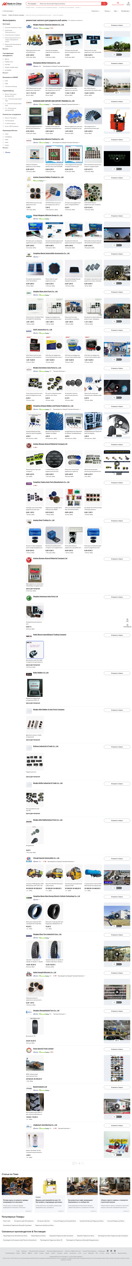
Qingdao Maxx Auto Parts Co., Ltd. (45, 291)
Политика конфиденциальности (55, 1251)
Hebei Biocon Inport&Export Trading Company (49, 635)
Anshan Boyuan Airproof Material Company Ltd (50, 444)
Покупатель (95, 11)
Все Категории (8, 11)
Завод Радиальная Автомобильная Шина (15, 1236)
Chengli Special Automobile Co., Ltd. (46, 858)
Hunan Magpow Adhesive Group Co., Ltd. (48, 215)
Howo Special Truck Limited (43, 1049)
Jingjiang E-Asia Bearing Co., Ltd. (45, 1125)
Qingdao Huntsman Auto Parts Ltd (45, 596)
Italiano (66, 1253)
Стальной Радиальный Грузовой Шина (65, 1221)
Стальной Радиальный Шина (115, 1221)
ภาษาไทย (101, 1253)
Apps (115, 11)
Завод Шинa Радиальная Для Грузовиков (61, 1236)
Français (41, 1253)
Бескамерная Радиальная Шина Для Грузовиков (17, 1225)
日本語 (35, 1253)
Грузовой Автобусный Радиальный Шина (92, 1221)
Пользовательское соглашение (37, 1251)
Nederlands (91, 1253)
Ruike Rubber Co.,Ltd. (41, 673)
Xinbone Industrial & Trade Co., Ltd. (46, 746)
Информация (101, 1251)
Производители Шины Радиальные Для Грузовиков (113, 1236)
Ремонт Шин (6, 1221)
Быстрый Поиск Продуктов (89, 1251)
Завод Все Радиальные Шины (85, 1236)
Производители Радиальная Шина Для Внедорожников (82, 1240)
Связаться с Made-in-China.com (73, 1251)
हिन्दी (97, 1253)
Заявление (24, 1251)
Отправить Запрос (117, 25)
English (18, 1253)
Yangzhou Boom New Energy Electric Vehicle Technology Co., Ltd (56, 896)
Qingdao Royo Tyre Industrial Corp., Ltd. (47, 934)
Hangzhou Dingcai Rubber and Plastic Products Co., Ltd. (53, 406)
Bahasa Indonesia (122, 1253)
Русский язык (73, 1253)
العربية (84, 1253)
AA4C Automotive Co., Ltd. (42, 330)
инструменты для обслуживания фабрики (46, 7)
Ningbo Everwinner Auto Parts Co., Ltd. (47, 368)
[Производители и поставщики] (11, 4)
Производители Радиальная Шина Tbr (51, 1240)
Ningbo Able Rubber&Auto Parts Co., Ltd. (48, 820)
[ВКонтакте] (108, 1251)
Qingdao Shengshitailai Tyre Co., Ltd (46, 1010)
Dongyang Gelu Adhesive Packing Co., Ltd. (48, 139)
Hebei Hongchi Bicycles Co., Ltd (44, 972)
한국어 (79, 1253)
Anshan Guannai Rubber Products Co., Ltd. (48, 177)
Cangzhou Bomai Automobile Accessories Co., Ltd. (51, 253)
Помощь (107, 11)
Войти (128, 5)
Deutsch (53, 1253)
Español (47, 1253)
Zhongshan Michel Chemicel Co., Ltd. (46, 63)
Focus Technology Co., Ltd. (64, 1256)
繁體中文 (30, 1253)
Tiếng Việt (113, 1253)
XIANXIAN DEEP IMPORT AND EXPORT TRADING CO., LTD (54, 101)
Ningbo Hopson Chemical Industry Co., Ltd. (48, 25)
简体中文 (24, 1253)
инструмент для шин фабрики (66, 7)
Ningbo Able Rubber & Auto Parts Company (48, 709)
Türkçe (107, 1253)
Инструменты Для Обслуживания (24, 1221)
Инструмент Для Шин (43, 1221)
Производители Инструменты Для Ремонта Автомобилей (19, 1240)
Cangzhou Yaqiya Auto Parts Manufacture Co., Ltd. (51, 482)
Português (59, 1253)
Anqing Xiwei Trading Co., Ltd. (44, 520)
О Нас (17, 1251)
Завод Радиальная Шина (38, 1236)
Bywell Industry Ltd (40, 1087)
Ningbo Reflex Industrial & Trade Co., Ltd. (48, 783)
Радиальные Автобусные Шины (44, 1225)
